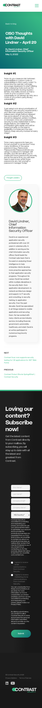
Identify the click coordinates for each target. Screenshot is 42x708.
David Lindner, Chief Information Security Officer (19, 50)
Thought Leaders (12, 178)
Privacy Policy (16, 604)
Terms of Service (25, 678)
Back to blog (10, 24)
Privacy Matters (11, 678)
